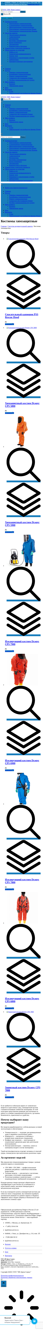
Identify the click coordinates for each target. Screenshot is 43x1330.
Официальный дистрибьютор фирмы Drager (25, 93)
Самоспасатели (14, 37)
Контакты (8, 89)
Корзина (12, 84)
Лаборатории (14, 59)
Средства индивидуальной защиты (20, 226)
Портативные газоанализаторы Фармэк (23, 31)
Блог (6, 88)
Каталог (8, 1244)
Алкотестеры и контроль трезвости (17, 48)
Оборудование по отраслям (14, 50)
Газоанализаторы (11, 22)
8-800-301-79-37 (33, 4)
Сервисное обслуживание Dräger (21, 78)
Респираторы (14, 39)
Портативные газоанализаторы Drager (22, 29)
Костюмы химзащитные (17, 41)
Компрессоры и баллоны (18, 46)
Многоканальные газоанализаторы (21, 27)
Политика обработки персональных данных (16, 1277)
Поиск (23, 12)
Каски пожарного (15, 42)
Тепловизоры (14, 44)
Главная (8, 69)
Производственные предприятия (21, 61)
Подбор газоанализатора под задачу (22, 80)
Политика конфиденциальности (12, 1275)
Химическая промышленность (20, 54)
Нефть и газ (13, 52)
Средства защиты (11, 33)
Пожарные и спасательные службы (21, 58)
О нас (11, 91)
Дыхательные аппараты (17, 35)
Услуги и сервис (11, 1248)
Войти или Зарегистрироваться (16, 188)
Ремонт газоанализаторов (18, 76)
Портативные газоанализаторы (20, 23)
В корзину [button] (8, 324)
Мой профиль (10, 82)
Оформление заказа (16, 86)
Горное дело (13, 56)
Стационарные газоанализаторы (20, 25)
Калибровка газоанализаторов (20, 74)
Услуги (7, 70)
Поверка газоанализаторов (18, 72)
